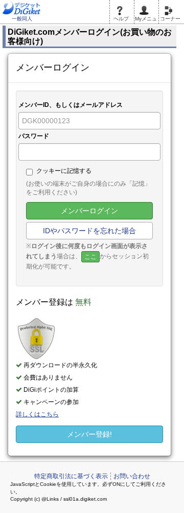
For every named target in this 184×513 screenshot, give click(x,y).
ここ (90, 256)
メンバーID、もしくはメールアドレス (70, 104)
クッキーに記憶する (63, 170)
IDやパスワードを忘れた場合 (89, 231)
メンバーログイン (89, 211)
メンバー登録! (89, 434)
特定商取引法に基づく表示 (71, 476)
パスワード (33, 136)
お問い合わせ (131, 476)
